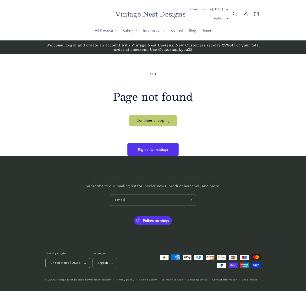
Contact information (224, 279)
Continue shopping (153, 120)
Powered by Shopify (98, 280)
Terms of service (172, 279)
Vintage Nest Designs (70, 280)
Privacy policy (125, 279)
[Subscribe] (190, 200)
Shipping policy (198, 279)
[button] (106, 31)
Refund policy (148, 279)
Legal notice (249, 279)
